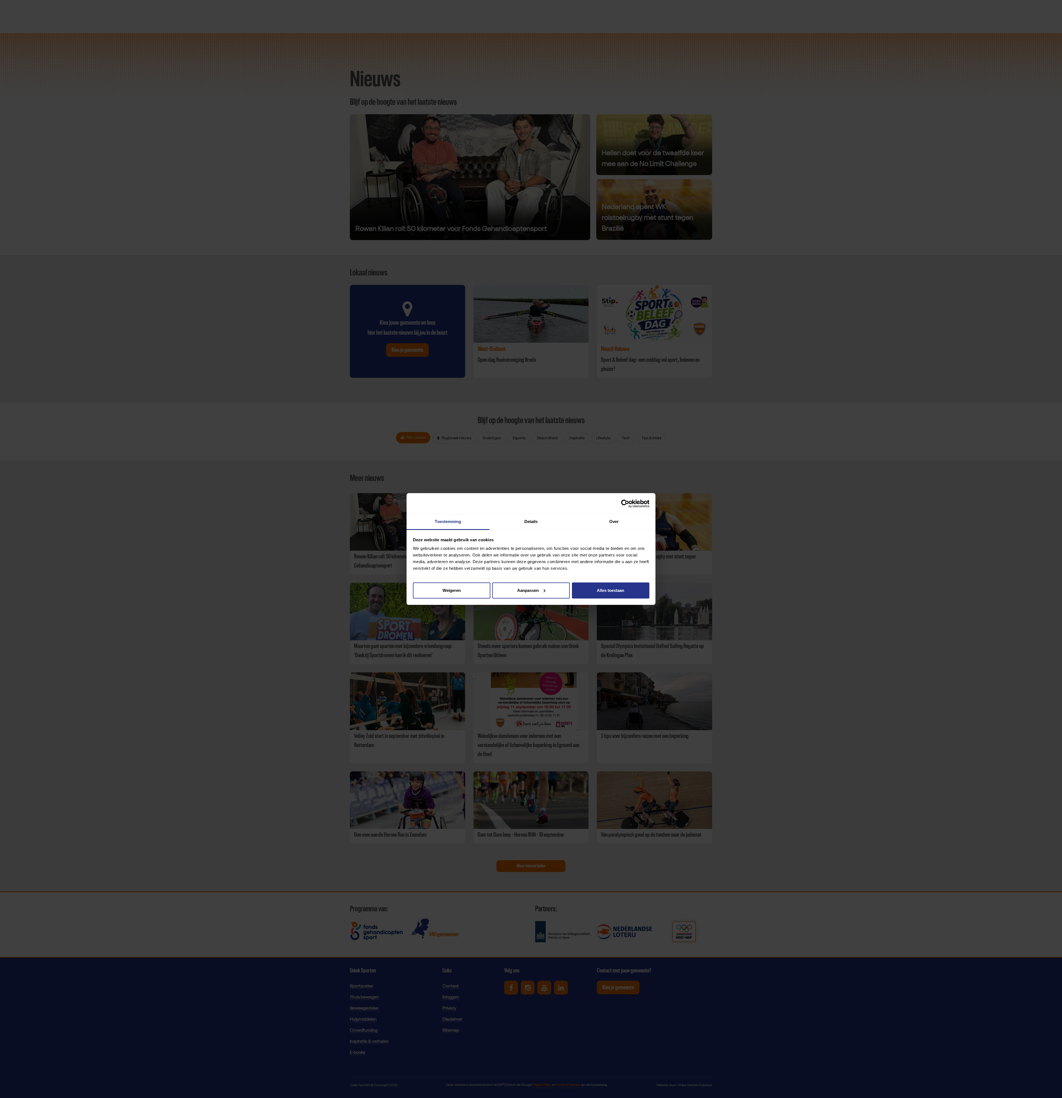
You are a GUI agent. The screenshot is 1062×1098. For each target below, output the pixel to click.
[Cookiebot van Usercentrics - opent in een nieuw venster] (625, 503)
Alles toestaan (610, 590)
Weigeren (451, 590)
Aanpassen (528, 590)
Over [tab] (614, 521)
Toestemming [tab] (448, 521)
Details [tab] (531, 521)
